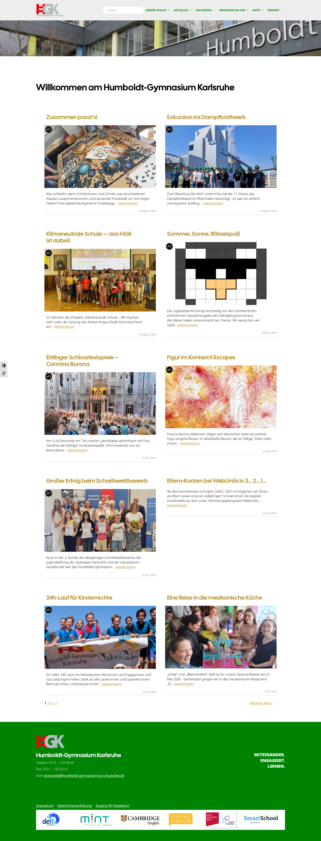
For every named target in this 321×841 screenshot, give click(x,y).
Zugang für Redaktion (112, 805)
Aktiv (256, 10)
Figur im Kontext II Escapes (201, 357)
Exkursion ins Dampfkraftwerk (206, 117)
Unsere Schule (156, 10)
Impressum (45, 805)
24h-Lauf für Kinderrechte (79, 597)
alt (48, 129)
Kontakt (273, 10)
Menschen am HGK (232, 10)
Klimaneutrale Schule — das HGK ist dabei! (89, 237)
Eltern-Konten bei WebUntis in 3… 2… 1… (216, 480)
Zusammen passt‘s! (72, 117)
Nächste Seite (263, 703)
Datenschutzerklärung (74, 805)
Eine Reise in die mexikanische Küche (214, 597)
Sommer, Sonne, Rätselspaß (203, 233)
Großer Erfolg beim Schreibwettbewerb (97, 480)
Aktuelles (181, 10)
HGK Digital (204, 10)
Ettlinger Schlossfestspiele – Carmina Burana (82, 360)
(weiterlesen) (128, 203)
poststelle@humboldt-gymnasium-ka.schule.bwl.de (84, 775)
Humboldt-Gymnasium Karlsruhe (78, 755)
